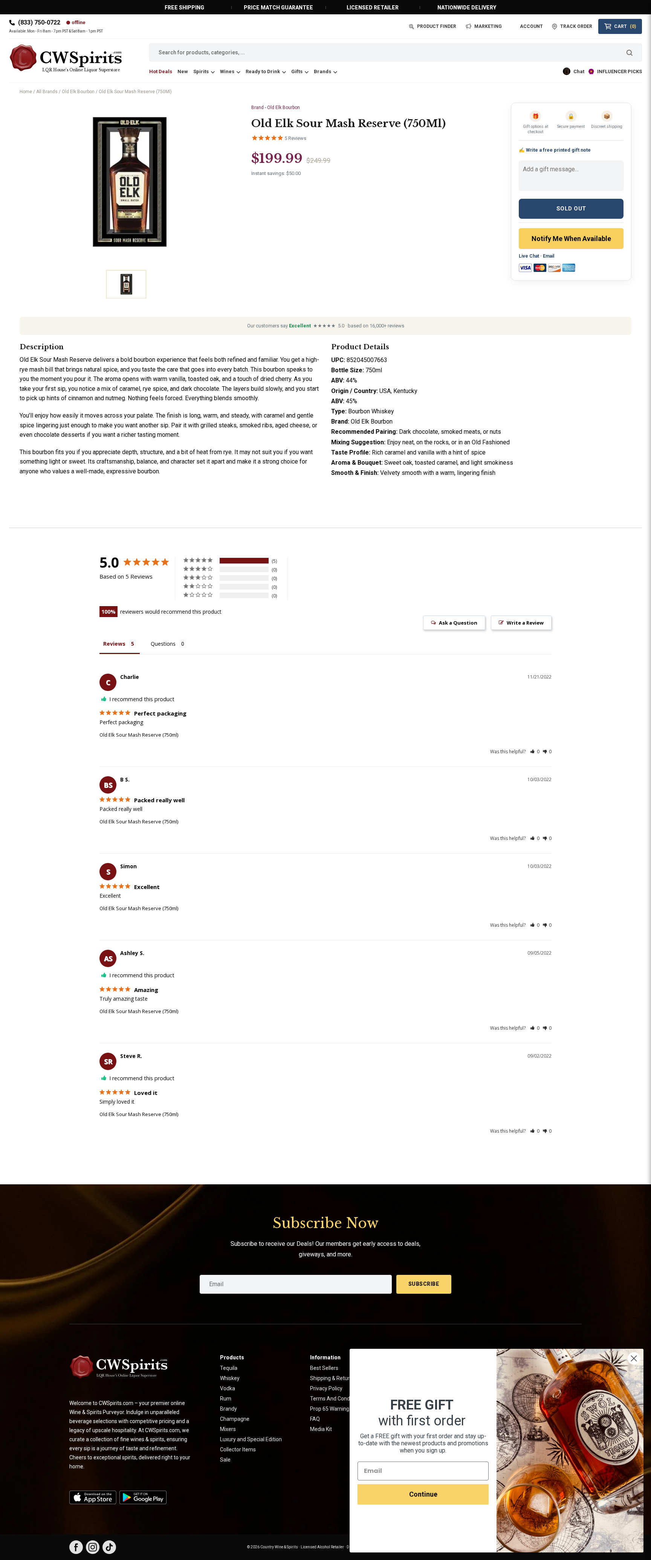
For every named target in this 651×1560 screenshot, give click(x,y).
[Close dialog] (633, 1358)
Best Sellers (324, 1368)
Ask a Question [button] (458, 622)
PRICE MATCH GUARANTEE (278, 8)
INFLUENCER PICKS (619, 71)
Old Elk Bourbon (78, 91)
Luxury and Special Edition (251, 1439)
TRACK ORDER (576, 26)
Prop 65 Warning (329, 1409)
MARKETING (488, 26)
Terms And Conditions (336, 1399)
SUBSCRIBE (424, 1284)
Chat (578, 71)
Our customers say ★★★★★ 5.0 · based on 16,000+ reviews (325, 326)
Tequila (228, 1368)
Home (26, 91)
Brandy (228, 1409)
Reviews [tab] (114, 643)
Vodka (227, 1388)
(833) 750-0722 (39, 22)
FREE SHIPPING (184, 8)
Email (548, 256)
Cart (625, 26)
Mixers (228, 1429)
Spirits (201, 71)
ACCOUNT (531, 26)
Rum (225, 1399)
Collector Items (238, 1449)
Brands (322, 71)
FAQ (315, 1419)
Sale (225, 1460)
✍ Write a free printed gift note (555, 150)
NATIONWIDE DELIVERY (466, 8)
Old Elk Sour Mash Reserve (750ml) (138, 734)
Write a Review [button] (525, 622)
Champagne (234, 1419)
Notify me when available (571, 239)
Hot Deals (160, 71)
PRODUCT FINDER (436, 26)
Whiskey (230, 1378)
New (182, 71)
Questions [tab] (163, 643)
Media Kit (321, 1429)
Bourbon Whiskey (371, 411)
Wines (227, 71)
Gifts (297, 71)
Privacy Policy (326, 1388)
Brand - (275, 107)
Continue (423, 1494)
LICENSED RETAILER (373, 8)
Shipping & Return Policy (339, 1378)
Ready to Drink (263, 71)
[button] (534, 751)
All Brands (47, 91)
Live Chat (529, 256)
